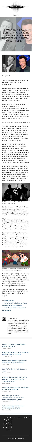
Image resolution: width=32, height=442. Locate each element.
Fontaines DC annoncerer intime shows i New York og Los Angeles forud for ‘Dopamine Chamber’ (14, 379)
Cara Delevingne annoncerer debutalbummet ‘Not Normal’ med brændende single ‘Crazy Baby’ (13, 398)
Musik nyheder (9, 300)
